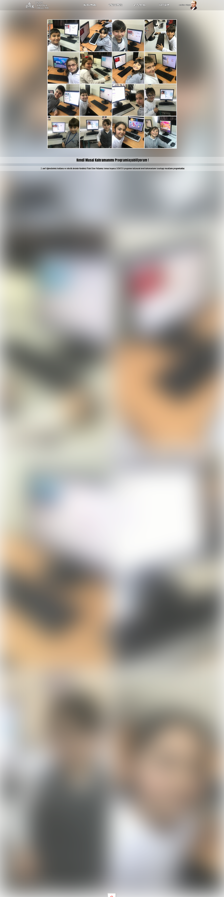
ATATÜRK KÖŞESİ (185, 5)
